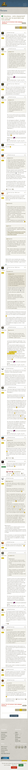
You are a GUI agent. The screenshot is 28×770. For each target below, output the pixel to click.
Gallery (2, 739)
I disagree (14, 767)
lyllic (2, 672)
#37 (25, 609)
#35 (25, 542)
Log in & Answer (14, 715)
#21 (25, 32)
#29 (25, 327)
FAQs (16, 732)
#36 (25, 552)
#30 (25, 368)
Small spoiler (13, 352)
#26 (25, 154)
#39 (25, 669)
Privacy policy (4, 750)
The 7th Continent (10, 22)
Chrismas (3, 612)
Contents (3, 737)
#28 (25, 267)
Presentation (4, 732)
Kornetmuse (3, 51)
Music (16, 735)
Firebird (3, 464)
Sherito (3, 195)
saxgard (3, 35)
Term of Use (4, 748)
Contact (3, 751)
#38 (25, 626)
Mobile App (17, 741)
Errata (16, 739)
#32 (25, 437)
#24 (25, 96)
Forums (4, 22)
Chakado (3, 683)
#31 (25, 387)
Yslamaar (3, 158)
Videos (16, 734)
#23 (25, 83)
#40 (25, 679)
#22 (25, 48)
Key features (4, 735)
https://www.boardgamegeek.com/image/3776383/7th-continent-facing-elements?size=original (16, 233)
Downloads (17, 737)
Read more (14, 765)
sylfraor (10, 555)
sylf (2, 371)
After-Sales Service (5, 753)
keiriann (3, 629)
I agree (20, 765)
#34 (25, 478)
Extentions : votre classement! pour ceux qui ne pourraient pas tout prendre (13, 18)
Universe (3, 734)
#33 (25, 461)
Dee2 (7, 226)
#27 (25, 192)
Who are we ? (4, 746)
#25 (25, 144)
